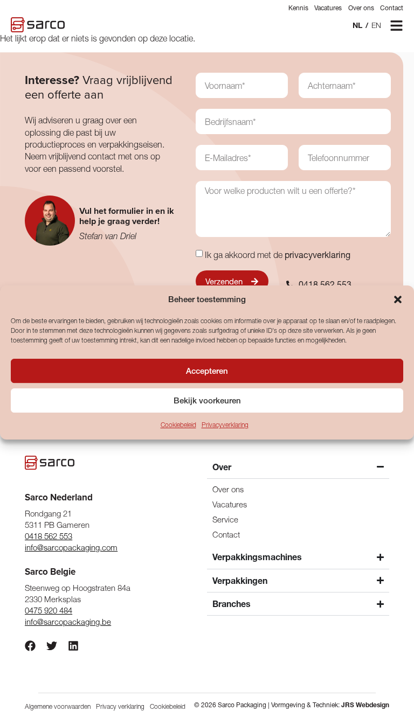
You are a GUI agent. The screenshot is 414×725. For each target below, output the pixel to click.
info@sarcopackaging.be (68, 622)
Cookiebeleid (178, 425)
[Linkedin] (73, 645)
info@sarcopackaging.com (71, 547)
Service (225, 519)
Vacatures (328, 8)
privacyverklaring (317, 254)
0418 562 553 (48, 536)
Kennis (298, 8)
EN (376, 25)
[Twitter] (51, 645)
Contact (391, 8)
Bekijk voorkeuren (207, 400)
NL (357, 25)
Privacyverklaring (225, 425)
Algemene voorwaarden (58, 706)
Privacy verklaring (120, 706)
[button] (397, 299)
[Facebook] (30, 645)
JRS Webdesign (365, 705)
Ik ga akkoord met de (277, 254)
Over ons (361, 8)
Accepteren (207, 371)
